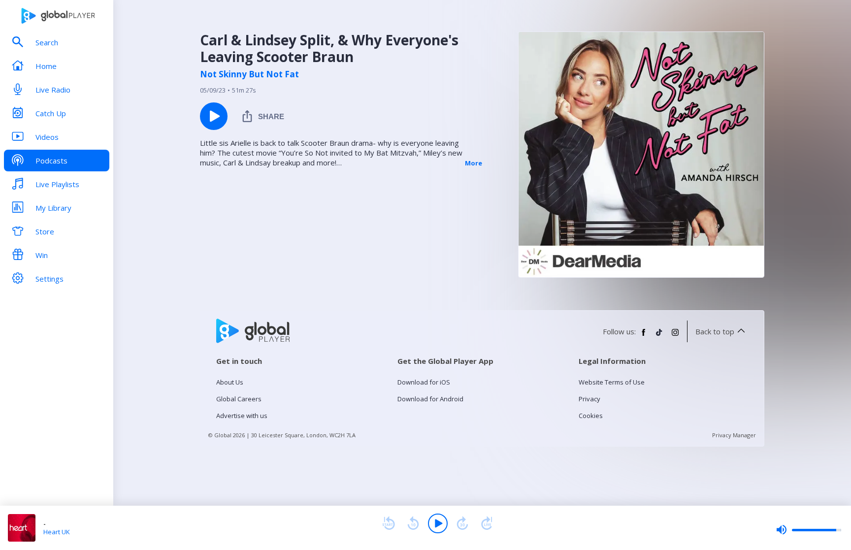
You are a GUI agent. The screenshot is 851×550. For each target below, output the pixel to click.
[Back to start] (388, 523)
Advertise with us (241, 415)
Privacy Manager (734, 435)
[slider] (809, 530)
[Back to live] (487, 523)
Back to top (714, 331)
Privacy (589, 398)
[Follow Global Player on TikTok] (659, 336)
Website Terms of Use (612, 382)
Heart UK (56, 531)
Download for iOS (423, 382)
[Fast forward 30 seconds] (462, 523)
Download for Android (430, 398)
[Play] (438, 523)
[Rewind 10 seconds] (413, 523)
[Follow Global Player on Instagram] (675, 336)
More (473, 163)
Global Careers (239, 398)
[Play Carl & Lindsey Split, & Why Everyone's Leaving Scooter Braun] (214, 116)
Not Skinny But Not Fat (249, 74)
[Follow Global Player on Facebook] (644, 336)
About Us (229, 382)
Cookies (591, 415)
